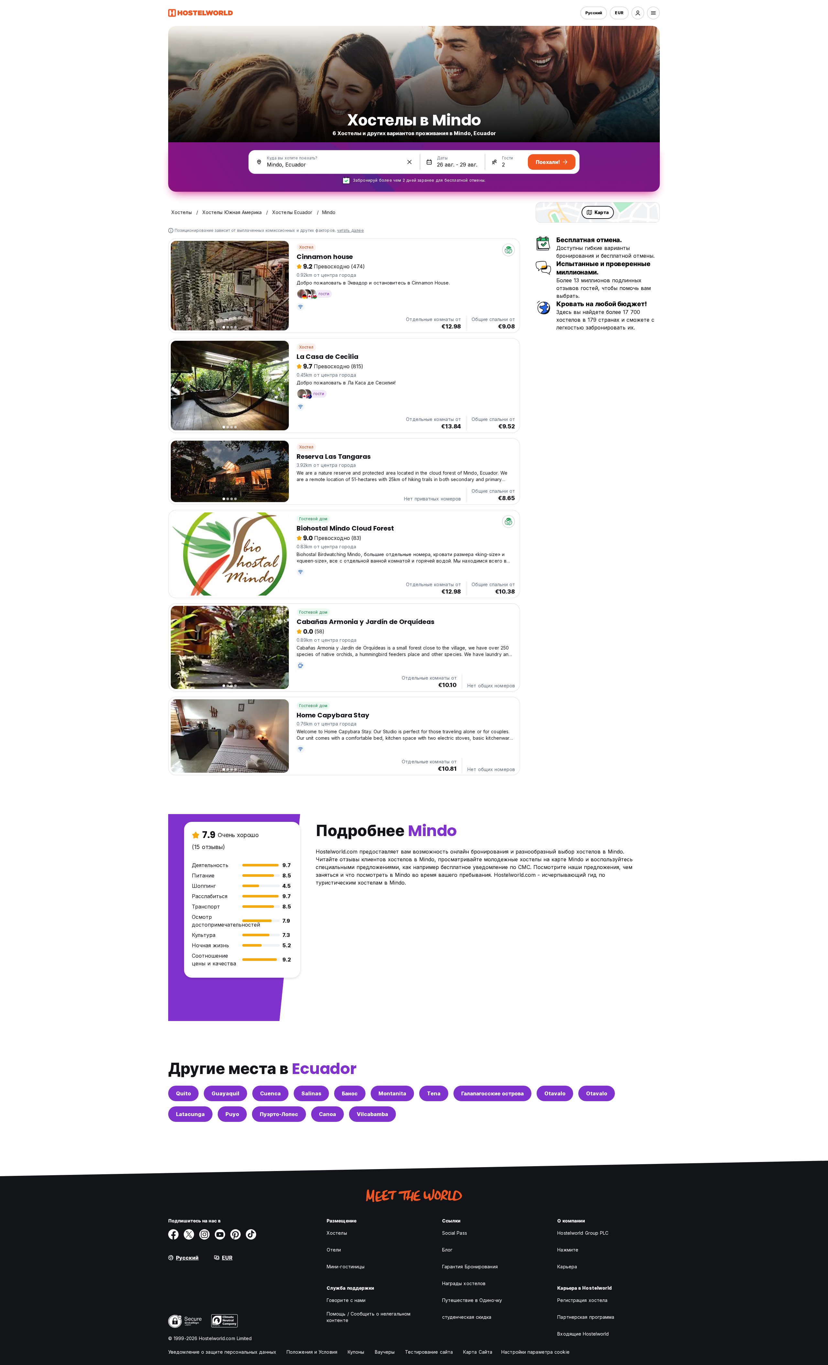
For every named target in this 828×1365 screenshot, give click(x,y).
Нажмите (567, 1249)
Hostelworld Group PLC (582, 1233)
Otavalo (554, 1093)
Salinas (311, 1093)
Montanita (392, 1093)
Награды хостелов (464, 1283)
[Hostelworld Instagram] (204, 1234)
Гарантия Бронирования (470, 1266)
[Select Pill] (637, 12)
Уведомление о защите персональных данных (222, 1352)
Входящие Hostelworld (583, 1334)
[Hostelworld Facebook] (173, 1234)
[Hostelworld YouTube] (220, 1234)
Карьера (567, 1266)
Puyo (232, 1114)
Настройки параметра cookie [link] (535, 1352)
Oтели (334, 1249)
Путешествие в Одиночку (472, 1300)
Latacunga (190, 1114)
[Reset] (409, 162)
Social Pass (454, 1233)
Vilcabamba (372, 1114)
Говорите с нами (346, 1300)
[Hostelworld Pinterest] (235, 1234)
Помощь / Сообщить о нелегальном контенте (368, 1317)
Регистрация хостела (582, 1300)
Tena (434, 1093)
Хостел (306, 247)
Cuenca (270, 1093)
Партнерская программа (585, 1317)
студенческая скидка (467, 1317)
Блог (447, 1249)
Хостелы (337, 1233)
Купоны (356, 1352)
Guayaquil (225, 1093)
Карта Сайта (477, 1352)
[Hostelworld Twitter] (189, 1234)
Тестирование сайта (429, 1352)
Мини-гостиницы (346, 1266)
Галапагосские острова (492, 1093)
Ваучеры (385, 1352)
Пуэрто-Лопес (279, 1114)
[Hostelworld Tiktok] (251, 1234)
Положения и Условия (312, 1352)
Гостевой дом (313, 518)
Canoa (327, 1114)
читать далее (350, 230)
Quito (183, 1093)
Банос (350, 1093)
